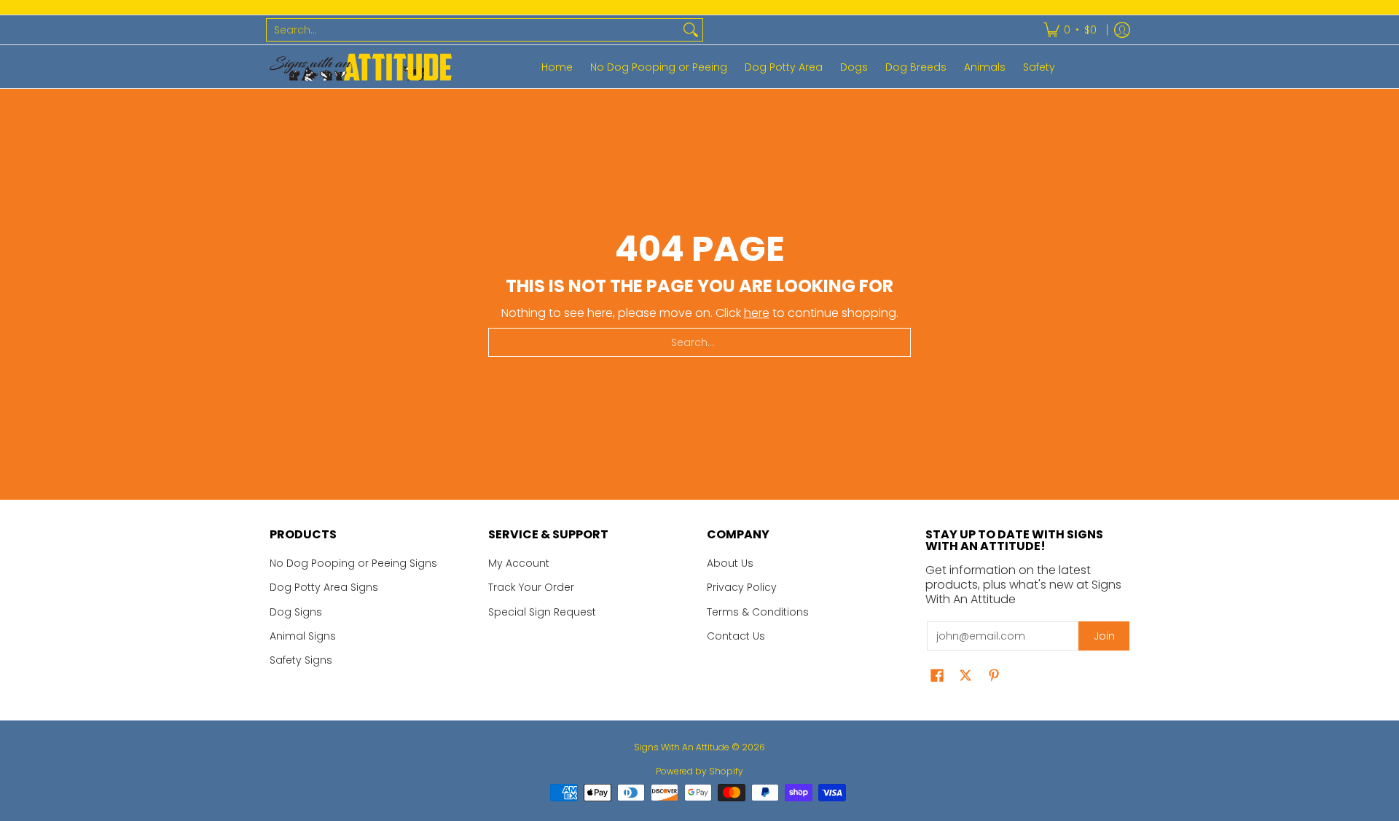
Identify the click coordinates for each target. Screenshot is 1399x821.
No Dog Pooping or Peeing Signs (353, 563)
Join (1104, 636)
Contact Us (736, 636)
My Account (518, 563)
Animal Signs (303, 636)
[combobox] (473, 30)
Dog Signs (296, 612)
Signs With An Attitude (681, 747)
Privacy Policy (742, 587)
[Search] (690, 30)
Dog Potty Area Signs (324, 587)
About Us (730, 563)
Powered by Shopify (699, 771)
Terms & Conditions (758, 612)
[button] (937, 675)
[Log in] (1122, 29)
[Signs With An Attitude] (361, 66)
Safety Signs (301, 660)
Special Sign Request (542, 612)
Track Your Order (531, 587)
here (756, 313)
